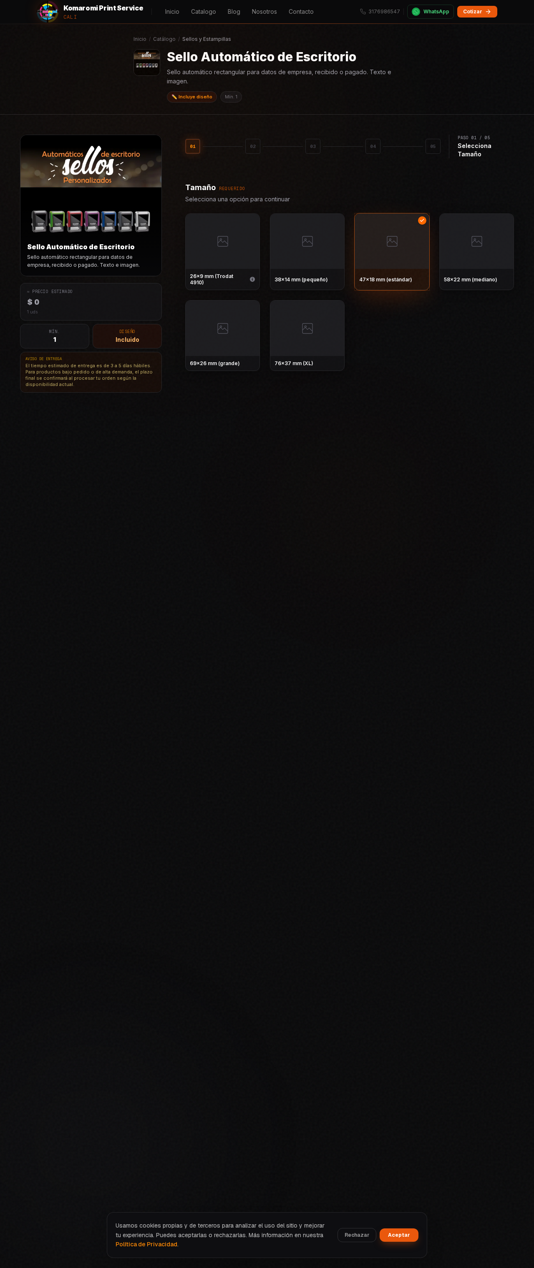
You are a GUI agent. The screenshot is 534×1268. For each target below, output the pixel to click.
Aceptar (399, 1235)
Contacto (301, 11)
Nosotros (264, 11)
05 (433, 146)
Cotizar (472, 11)
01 (193, 146)
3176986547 (384, 11)
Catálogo (164, 39)
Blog (234, 11)
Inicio (172, 11)
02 (253, 146)
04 (373, 146)
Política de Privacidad (146, 1244)
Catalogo (203, 11)
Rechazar (357, 1235)
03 (313, 146)
